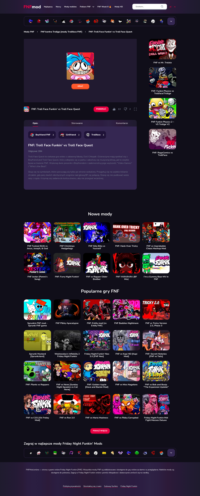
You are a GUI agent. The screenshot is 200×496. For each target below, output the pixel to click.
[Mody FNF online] (32, 6)
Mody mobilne (70, 6)
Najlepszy (48, 6)
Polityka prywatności (72, 486)
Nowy (58, 6)
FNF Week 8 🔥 (104, 6)
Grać (80, 86)
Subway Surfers (111, 486)
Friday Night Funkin (129, 486)
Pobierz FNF (85, 6)
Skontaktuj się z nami (92, 486)
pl (170, 6)
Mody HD (119, 6)
